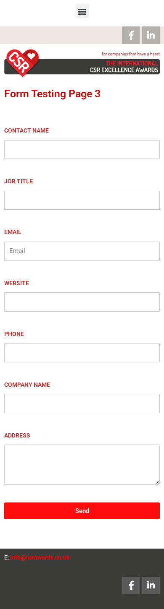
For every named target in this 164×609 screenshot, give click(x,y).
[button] (82, 11)
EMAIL (12, 232)
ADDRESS (17, 435)
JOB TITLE (18, 181)
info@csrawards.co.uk (39, 557)
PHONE (14, 334)
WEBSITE (16, 283)
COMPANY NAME (27, 384)
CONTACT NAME (26, 130)
